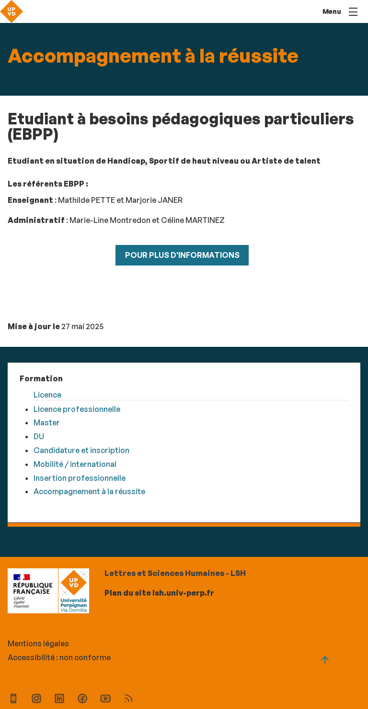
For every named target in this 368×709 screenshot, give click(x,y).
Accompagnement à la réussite (89, 491)
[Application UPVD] (13, 700)
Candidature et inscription (81, 450)
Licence (47, 394)
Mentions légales (38, 643)
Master (47, 422)
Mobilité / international (75, 464)
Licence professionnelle (77, 409)
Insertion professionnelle (80, 478)
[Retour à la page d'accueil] (11, 11)
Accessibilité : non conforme (59, 657)
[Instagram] (36, 700)
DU (39, 436)
